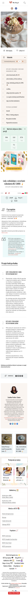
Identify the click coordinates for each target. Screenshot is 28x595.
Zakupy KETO (6, 524)
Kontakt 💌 (13, 569)
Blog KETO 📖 (19, 558)
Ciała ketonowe (6, 521)
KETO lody (5, 232)
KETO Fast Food (6, 543)
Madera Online (8, 566)
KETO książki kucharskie (9, 539)
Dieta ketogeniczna (8, 514)
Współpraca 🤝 (18, 566)
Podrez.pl (18, 587)
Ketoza (4, 517)
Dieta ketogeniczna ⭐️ (13, 555)
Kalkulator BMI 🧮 (9, 561)
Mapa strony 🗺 (7, 563)
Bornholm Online (19, 563)
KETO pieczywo (6, 546)
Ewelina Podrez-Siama (14, 397)
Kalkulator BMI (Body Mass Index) (7, 496)
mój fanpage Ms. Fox (15, 248)
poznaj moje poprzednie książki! (14, 253)
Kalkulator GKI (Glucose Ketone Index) (9, 501)
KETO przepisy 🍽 (8, 558)
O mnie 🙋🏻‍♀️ (19, 561)
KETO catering (6, 536)
